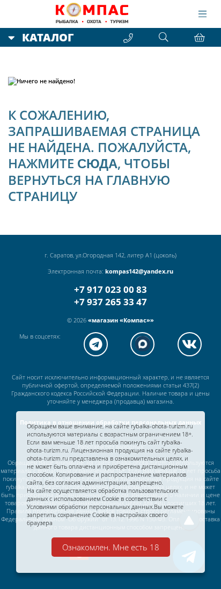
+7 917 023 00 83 (110, 289)
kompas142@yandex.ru (139, 271)
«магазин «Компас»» (121, 320)
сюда (97, 163)
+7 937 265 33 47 (110, 302)
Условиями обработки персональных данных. (90, 506)
